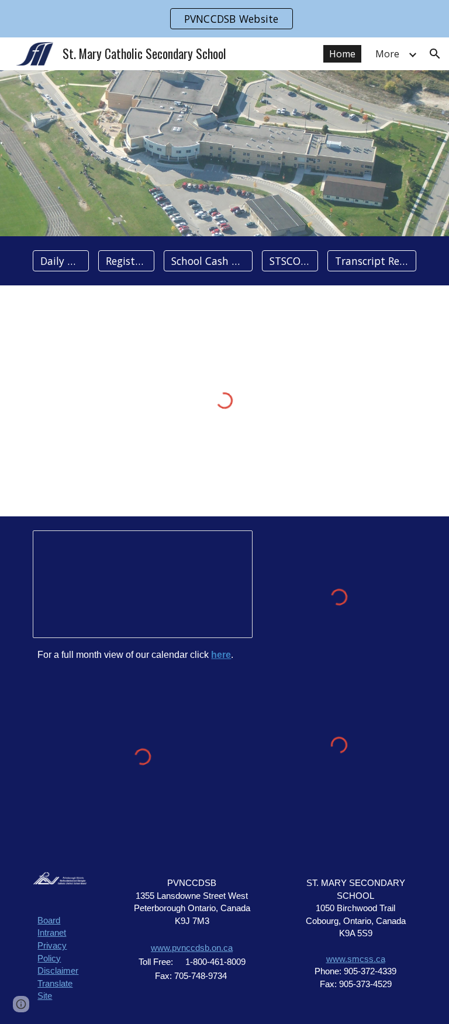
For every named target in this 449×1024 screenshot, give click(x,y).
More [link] (387, 53)
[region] (224, 18)
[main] (142, 654)
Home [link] (342, 53)
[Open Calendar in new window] (230, 545)
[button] (435, 54)
